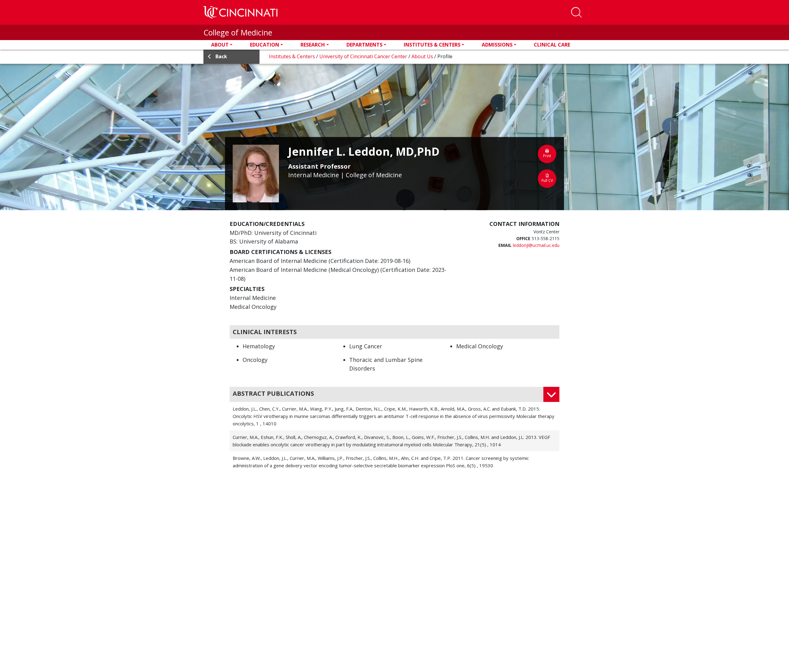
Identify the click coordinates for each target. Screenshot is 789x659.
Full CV (547, 180)
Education (264, 44)
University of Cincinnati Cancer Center (363, 56)
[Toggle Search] (576, 12)
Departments (364, 44)
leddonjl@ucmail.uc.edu (536, 245)
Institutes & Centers (432, 44)
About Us (422, 56)
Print (547, 155)
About (220, 44)
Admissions (497, 44)
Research (312, 44)
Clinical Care (552, 44)
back (221, 56)
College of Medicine (237, 32)
